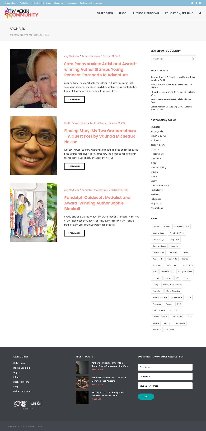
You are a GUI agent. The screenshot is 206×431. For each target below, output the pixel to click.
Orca (189, 297)
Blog (122, 13)
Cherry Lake (174, 239)
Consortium (173, 252)
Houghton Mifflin (185, 271)
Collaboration (158, 252)
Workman (157, 329)
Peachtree (157, 304)
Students (167, 323)
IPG (177, 278)
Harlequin (157, 265)
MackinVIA (155, 194)
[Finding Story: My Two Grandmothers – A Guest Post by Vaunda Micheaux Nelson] (33, 145)
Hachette (185, 259)
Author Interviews (146, 13)
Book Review (156, 140)
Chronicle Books (159, 246)
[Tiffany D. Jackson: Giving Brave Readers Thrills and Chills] (82, 397)
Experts (154, 176)
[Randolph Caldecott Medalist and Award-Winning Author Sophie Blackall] (33, 211)
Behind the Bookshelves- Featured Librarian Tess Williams (171, 86)
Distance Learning (158, 167)
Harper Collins (171, 265)
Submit (146, 396)
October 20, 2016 (117, 123)
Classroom (155, 149)
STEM (189, 316)
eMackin (154, 172)
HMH (155, 271)
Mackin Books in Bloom (75, 123)
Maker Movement (160, 297)
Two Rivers (180, 323)
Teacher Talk (158, 154)
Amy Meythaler (71, 56)
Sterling (156, 323)
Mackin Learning (21, 367)
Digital (153, 163)
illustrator (157, 278)
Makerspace (156, 199)
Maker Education (173, 291)
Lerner (186, 278)
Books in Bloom (98, 123)
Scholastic (174, 310)
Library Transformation (161, 185)
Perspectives (156, 203)
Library (154, 181)
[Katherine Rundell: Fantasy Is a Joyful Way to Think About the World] (82, 367)
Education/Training (179, 13)
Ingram (168, 278)
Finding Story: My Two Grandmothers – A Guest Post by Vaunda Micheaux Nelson (100, 136)
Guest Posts (172, 259)
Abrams (156, 226)
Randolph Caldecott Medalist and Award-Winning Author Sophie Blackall (97, 203)
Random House (159, 310)
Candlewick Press (177, 233)
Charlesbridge (158, 239)
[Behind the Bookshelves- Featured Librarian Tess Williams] (82, 382)
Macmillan (157, 291)
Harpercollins (187, 265)
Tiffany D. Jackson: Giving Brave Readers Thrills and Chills (173, 93)
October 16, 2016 (119, 189)
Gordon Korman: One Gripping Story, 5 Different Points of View (171, 108)
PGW (179, 304)
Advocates (87, 189)
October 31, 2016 (111, 56)
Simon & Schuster (160, 316)
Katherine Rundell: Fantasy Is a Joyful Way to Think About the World (173, 78)
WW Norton (169, 329)
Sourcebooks (177, 316)
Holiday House (167, 271)
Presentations (157, 208)
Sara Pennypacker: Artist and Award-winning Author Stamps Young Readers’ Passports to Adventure (100, 69)
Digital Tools (158, 259)
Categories (105, 13)
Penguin (169, 304)
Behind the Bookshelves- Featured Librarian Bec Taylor (171, 101)
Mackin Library (157, 190)
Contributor (156, 158)
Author (166, 226)
